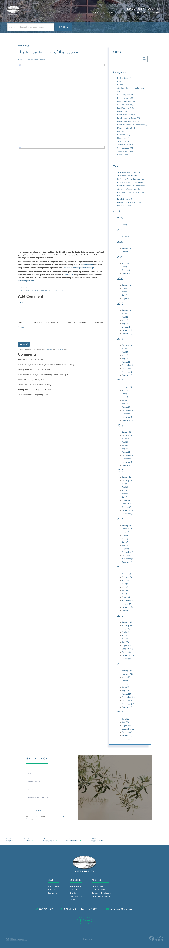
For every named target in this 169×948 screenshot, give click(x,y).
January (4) (126, 526)
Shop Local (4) (123, 138)
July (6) (125, 594)
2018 (120, 339)
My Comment (23, 327)
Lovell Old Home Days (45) (128, 121)
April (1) (125, 225)
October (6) (126, 652)
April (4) (125, 442)
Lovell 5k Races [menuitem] (97, 886)
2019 (120, 303)
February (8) (127, 626)
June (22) (125, 687)
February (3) (127, 435)
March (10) (126, 629)
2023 (120, 230)
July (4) (125, 449)
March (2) (125, 314)
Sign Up (141, 9)
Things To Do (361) (125, 145)
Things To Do (58, 290)
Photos (48, 290)
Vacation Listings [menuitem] (140, 13)
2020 (120, 278)
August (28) (126, 694)
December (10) (128, 707)
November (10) (128, 656)
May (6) (125, 636)
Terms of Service (59, 349)
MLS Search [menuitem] (52, 890)
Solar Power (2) (123, 141)
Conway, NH (68, 275)
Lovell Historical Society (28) (128, 118)
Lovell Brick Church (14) (126, 115)
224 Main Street (81, 909)
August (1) (126, 299)
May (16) (125, 684)
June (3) (125, 445)
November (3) (127, 559)
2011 (120, 664)
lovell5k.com (88, 265)
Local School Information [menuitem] (101, 896)
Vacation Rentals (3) (125, 151)
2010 (120, 712)
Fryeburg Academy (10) (126, 101)
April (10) (125, 632)
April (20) (125, 681)
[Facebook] (80, 920)
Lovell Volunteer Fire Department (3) (132, 125)
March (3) (125, 390)
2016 (120, 425)
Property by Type (72, 841)
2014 (120, 519)
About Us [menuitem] (97, 13)
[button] (63, 27)
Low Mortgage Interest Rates (129, 202)
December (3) (127, 375)
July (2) (125, 324)
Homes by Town (48, 841)
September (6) (127, 649)
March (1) (125, 237)
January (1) (126, 248)
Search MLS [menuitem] (74, 890)
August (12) (126, 646)
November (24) (128, 736)
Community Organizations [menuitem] (101, 893)
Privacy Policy (49, 349)
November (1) (127, 330)
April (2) (125, 252)
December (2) (127, 465)
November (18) (128, 704)
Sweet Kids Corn (124, 206)
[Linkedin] (88, 920)
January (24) (127, 671)
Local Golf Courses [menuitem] (98, 890)
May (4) (125, 491)
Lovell (21, 290)
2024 (120, 218)
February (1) (127, 345)
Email (20, 313)
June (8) (125, 639)
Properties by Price (97, 841)
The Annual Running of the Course (48, 53)
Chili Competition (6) (125, 95)
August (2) (126, 362)
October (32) (127, 732)
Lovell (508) (122, 111)
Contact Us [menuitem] (74, 900)
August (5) (126, 500)
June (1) (125, 292)
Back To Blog (23, 46)
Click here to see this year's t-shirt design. (79, 268)
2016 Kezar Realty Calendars (129, 173)
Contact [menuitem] (156, 13)
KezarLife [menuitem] (123, 13)
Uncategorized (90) (125, 148)
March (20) (126, 677)
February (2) (127, 529)
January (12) (127, 622)
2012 (120, 616)
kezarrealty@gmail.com (122, 909)
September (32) (128, 729)
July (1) (125, 295)
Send (38, 810)
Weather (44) (122, 155)
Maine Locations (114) (126, 128)
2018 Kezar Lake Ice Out (127, 176)
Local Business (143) (125, 108)
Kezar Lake (27, 841)
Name (20, 303)
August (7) (126, 549)
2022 (120, 242)
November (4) (127, 607)
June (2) (125, 494)
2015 (120, 470)
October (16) (127, 701)
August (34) (126, 726)
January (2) (126, 432)
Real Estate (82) (123, 135)
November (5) (127, 462)
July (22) (125, 691)
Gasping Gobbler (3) (125, 105)
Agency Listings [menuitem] (53, 886)
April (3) (125, 352)
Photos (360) (122, 131)
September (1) (127, 365)
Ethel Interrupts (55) (125, 98)
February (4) (127, 387)
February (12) (127, 674)
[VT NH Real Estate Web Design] (156, 939)
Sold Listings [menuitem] (52, 893)
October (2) (126, 369)
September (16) (128, 697)
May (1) (125, 320)
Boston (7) (121, 85)
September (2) (127, 504)
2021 (120, 257)
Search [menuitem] (110, 13)
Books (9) (121, 82)
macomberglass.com (26, 281)
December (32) (128, 739)
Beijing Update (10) (125, 78)
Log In (132, 9)
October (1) (126, 270)
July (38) (125, 722)
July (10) (125, 642)
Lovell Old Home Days (34, 290)
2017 (120, 380)
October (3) (126, 459)
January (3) (126, 574)
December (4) (127, 420)
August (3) (126, 407)
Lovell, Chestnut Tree (126, 199)
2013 (120, 567)
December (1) (127, 273)
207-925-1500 (155, 9)
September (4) (127, 410)
